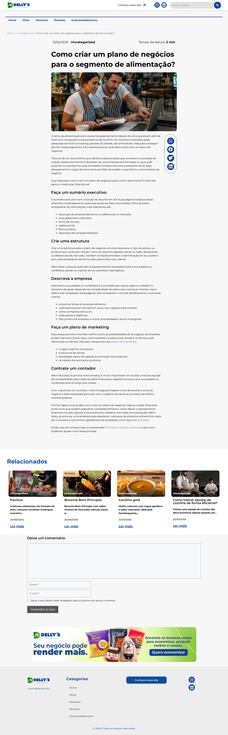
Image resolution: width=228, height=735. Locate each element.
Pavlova (16, 500)
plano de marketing (124, 341)
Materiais (42, 20)
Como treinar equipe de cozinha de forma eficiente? (195, 501)
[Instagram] (157, 5)
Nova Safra (142, 420)
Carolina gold (129, 500)
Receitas (59, 20)
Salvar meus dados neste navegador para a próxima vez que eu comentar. (73, 600)
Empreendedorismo (84, 20)
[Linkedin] (164, 5)
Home (12, 20)
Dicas (26, 20)
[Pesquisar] (217, 5)
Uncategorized (25, 33)
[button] (170, 141)
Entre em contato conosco (123, 427)
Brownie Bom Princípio (83, 500)
